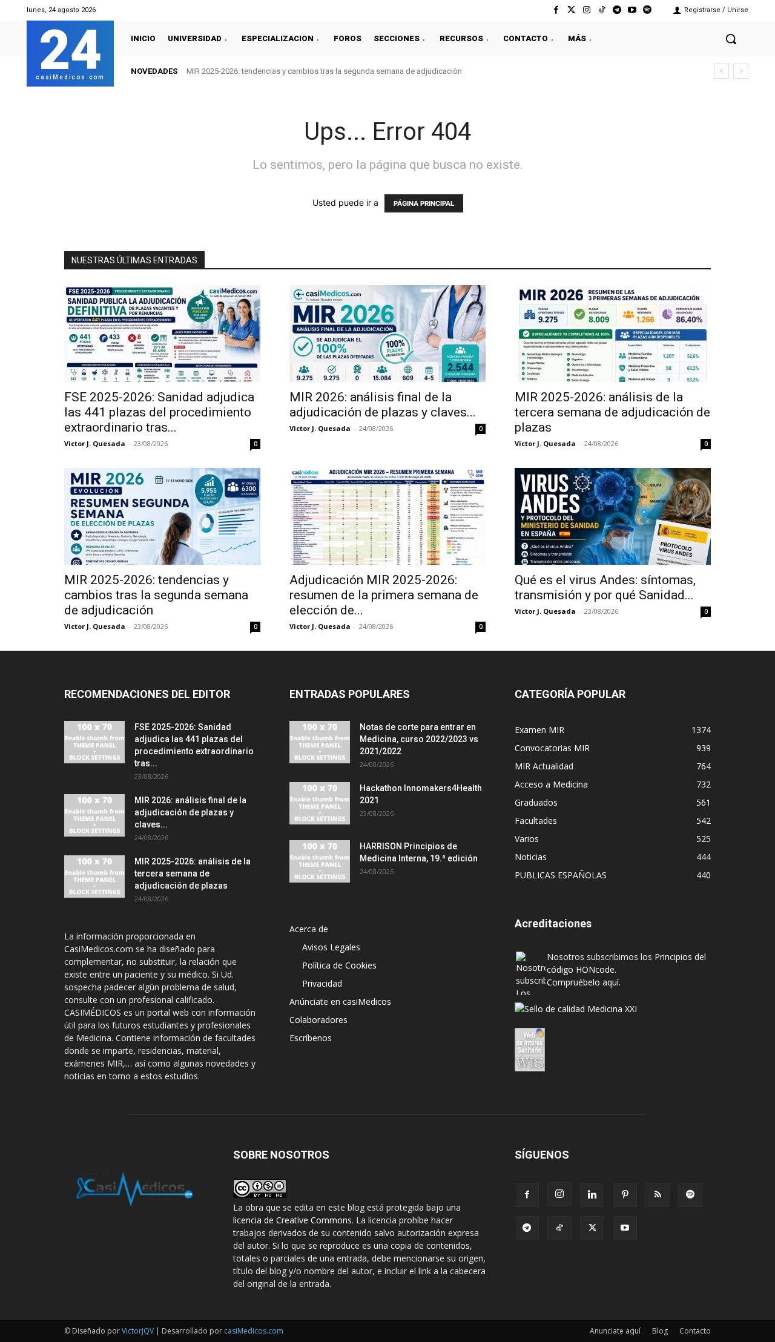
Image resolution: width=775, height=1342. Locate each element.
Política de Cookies (339, 965)
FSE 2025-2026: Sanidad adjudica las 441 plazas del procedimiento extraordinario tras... (159, 412)
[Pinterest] (625, 1195)
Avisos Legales (331, 947)
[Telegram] (616, 10)
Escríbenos (310, 1038)
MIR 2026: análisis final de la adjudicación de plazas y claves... (382, 404)
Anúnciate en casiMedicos (340, 1001)
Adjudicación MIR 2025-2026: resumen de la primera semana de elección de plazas (339, 71)
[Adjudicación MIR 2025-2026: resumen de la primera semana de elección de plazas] (387, 516)
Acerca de (308, 929)
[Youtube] (632, 10)
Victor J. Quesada (94, 443)
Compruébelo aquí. (584, 982)
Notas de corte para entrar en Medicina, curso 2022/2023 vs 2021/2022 (419, 739)
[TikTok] (559, 1228)
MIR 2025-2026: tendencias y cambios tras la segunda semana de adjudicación (156, 595)
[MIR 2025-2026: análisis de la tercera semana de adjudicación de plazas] (613, 333)
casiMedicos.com (253, 1331)
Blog (660, 1331)
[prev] (721, 71)
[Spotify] (647, 10)
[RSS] (657, 1195)
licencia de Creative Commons (292, 1220)
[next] (740, 71)
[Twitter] (571, 10)
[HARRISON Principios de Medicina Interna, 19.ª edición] (319, 861)
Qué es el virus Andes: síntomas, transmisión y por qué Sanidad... (605, 587)
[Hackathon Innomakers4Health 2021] (319, 803)
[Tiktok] (601, 10)
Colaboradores (318, 1019)
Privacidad (322, 983)
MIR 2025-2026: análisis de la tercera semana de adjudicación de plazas (612, 412)
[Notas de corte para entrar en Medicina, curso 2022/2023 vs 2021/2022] (319, 742)
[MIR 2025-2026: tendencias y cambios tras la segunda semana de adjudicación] (162, 516)
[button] (730, 38)
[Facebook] (556, 10)
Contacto (695, 1331)
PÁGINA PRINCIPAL (424, 203)
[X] (592, 1228)
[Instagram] (586, 10)
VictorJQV (139, 1331)
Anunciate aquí (615, 1331)
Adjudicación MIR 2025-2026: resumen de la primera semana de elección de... (383, 595)
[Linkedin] (592, 1195)
